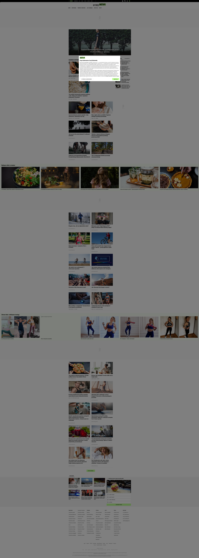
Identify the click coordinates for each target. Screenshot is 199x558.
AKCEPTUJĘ (116, 79)
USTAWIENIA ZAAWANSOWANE (87, 79)
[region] (99, 68)
